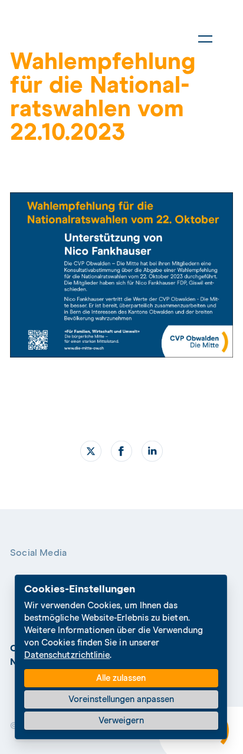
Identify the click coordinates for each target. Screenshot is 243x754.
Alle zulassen (121, 678)
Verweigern (121, 720)
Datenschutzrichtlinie (67, 655)
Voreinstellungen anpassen (121, 699)
